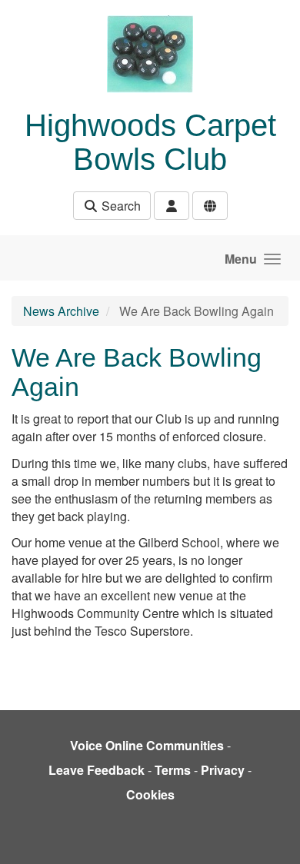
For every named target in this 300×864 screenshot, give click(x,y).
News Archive (61, 311)
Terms (173, 770)
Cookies (150, 794)
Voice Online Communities (147, 745)
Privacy (223, 770)
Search (119, 205)
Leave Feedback (96, 770)
